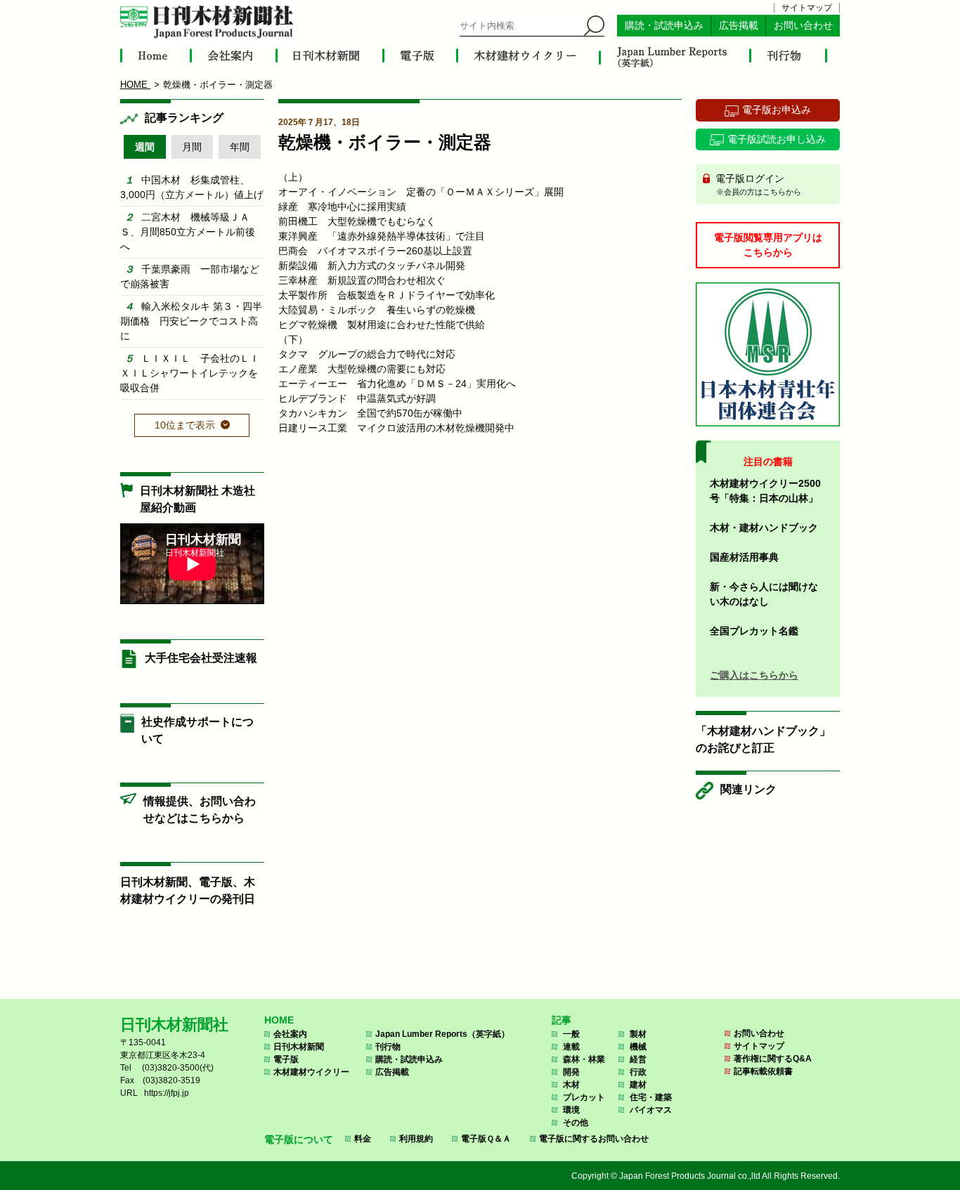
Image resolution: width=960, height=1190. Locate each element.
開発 (571, 1072)
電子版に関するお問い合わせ (594, 1139)
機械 (638, 1047)
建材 (638, 1085)
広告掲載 (738, 25)
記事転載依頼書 (763, 1071)
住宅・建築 (651, 1097)
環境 (571, 1110)
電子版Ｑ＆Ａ (486, 1139)
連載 (571, 1047)
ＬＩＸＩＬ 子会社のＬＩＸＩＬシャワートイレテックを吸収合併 (189, 373)
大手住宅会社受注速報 (201, 658)
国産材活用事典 (744, 557)
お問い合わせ (803, 25)
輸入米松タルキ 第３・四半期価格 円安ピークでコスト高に (191, 321)
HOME (279, 1020)
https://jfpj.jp (166, 1093)
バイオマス (651, 1110)
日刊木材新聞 (298, 1047)
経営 (638, 1059)
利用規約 (416, 1139)
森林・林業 (584, 1059)
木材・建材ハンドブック (764, 527)
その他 (575, 1122)
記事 (561, 1020)
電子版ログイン (757, 184)
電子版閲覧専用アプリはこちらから (768, 245)
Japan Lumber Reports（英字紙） (442, 1034)
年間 (239, 146)
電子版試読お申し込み (776, 139)
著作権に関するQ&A (773, 1059)
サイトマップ (806, 8)
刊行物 (388, 1047)
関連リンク (748, 789)
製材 (638, 1034)
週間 (145, 146)
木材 (571, 1085)
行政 (638, 1072)
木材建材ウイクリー (311, 1072)
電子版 (286, 1059)
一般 (571, 1034)
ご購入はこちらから (754, 675)
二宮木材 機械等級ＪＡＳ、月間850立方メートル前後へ (187, 231)
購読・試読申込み (664, 25)
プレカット (584, 1097)
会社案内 (290, 1034)
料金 (362, 1139)
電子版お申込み (776, 109)
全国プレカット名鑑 (754, 630)
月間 (192, 146)
